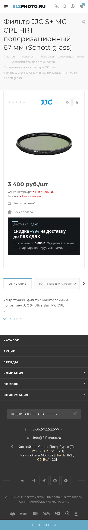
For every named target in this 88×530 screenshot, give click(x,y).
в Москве (45, 455)
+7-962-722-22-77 (45, 429)
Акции (9, 351)
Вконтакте (22, 480)
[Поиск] (64, 7)
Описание (17, 283)
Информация (15, 395)
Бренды (10, 362)
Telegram (44, 480)
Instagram (33, 480)
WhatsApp (65, 480)
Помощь (11, 384)
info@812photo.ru (47, 438)
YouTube (55, 480)
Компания (13, 373)
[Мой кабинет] (73, 7)
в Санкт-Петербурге (52, 447)
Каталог (11, 340)
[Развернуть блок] (13, 319)
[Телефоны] (57, 7)
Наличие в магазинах (57, 283)
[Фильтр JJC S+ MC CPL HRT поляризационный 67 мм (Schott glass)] (44, 144)
